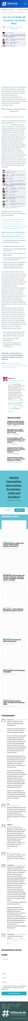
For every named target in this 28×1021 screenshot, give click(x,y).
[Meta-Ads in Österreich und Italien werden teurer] (14, 626)
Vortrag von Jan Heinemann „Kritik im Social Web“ (13, 238)
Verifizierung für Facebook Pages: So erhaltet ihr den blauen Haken (13, 702)
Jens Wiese (5, 612)
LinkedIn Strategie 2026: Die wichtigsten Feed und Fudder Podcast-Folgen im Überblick (15, 423)
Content (9, 425)
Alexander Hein (6, 674)
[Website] (13, 410)
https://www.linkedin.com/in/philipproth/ (16, 380)
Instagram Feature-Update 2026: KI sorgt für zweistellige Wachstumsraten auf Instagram (16, 450)
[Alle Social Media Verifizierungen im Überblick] (14, 657)
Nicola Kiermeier (6, 548)
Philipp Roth (10, 27)
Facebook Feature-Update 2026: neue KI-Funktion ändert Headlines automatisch (16, 459)
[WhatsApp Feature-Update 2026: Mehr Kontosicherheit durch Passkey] (4, 431)
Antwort (8, 800)
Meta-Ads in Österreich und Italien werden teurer (12, 640)
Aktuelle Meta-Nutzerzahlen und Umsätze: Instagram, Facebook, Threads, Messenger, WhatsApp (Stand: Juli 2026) (13, 578)
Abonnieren (19, 510)
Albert (8, 804)
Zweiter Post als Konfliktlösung (12, 224)
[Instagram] (8, 410)
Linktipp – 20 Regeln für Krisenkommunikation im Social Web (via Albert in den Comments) (14, 365)
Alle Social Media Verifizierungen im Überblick (14, 671)
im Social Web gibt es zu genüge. (11, 234)
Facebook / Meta (14, 28)
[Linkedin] (11, 410)
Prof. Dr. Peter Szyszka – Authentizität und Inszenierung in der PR (16, 939)
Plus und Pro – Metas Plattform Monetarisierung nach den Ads (13, 609)
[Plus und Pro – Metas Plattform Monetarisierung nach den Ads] (14, 596)
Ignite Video (17, 398)
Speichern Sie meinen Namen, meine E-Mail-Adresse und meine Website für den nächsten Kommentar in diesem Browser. (14, 988)
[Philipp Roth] (4, 27)
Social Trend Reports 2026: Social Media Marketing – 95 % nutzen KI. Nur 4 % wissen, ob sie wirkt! (16, 440)
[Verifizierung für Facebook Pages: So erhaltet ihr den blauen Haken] (14, 688)
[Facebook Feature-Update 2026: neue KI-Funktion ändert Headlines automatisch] (4, 458)
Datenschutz (11, 407)
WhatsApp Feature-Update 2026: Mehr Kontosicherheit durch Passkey (15, 431)
